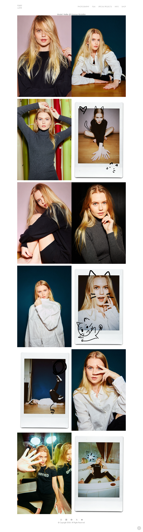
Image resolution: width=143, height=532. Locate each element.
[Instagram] (61, 519)
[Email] (82, 519)
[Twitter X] (76, 519)
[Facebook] (71, 519)
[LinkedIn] (66, 519)
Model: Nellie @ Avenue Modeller (71, 14)
